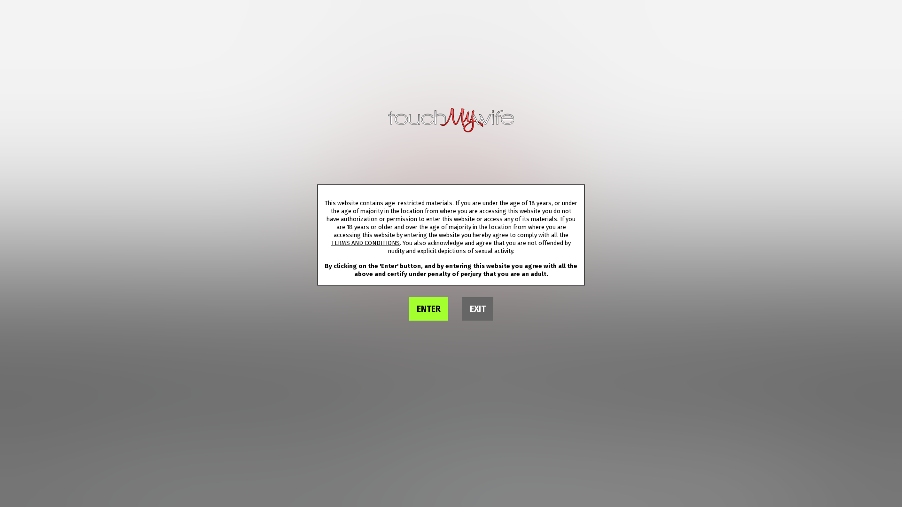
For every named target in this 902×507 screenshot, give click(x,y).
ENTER (429, 309)
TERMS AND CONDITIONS (365, 242)
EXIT (478, 309)
